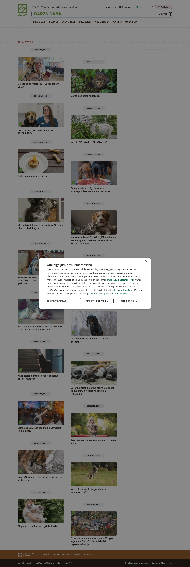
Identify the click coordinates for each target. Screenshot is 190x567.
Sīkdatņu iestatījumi (99, 293)
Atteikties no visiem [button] (97, 301)
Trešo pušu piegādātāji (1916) (121, 279)
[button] (56, 301)
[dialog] (95, 283)
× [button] (146, 261)
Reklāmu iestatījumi (123, 290)
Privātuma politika (118, 293)
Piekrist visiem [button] (129, 301)
